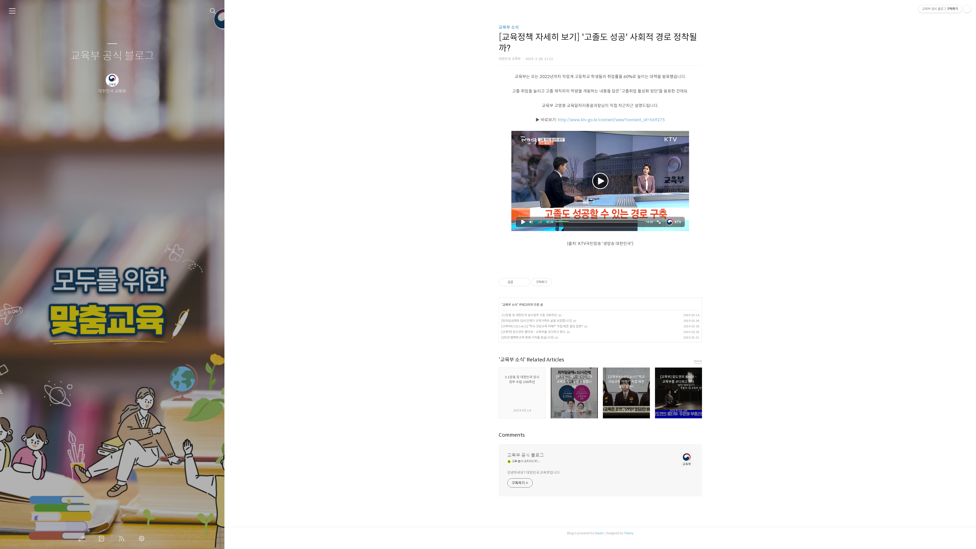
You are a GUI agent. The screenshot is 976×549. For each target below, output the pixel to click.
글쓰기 (82, 538)
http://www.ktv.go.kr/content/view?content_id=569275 (611, 120)
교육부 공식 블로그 (112, 56)
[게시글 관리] (524, 282)
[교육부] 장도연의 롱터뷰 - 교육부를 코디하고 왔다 (533, 332)
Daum (599, 533)
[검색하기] (213, 11)
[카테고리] (12, 11)
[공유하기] (518, 282)
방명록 (102, 538)
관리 (142, 538)
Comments (512, 435)
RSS (122, 538)
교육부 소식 (509, 27)
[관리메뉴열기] (967, 9)
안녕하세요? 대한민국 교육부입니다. (533, 472)
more (698, 361)
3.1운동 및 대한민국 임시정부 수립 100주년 (529, 315)
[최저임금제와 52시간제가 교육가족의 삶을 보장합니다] (536, 321)
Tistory (628, 533)
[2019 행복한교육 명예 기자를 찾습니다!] (527, 337)
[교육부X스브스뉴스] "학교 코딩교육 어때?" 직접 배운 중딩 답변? (542, 326)
